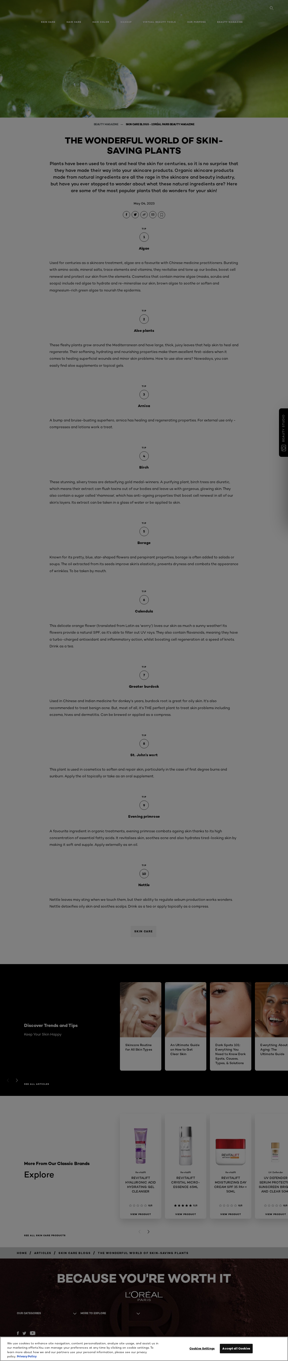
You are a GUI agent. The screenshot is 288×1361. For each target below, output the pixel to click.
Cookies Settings (202, 1348)
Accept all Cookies (236, 1348)
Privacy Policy (27, 1356)
